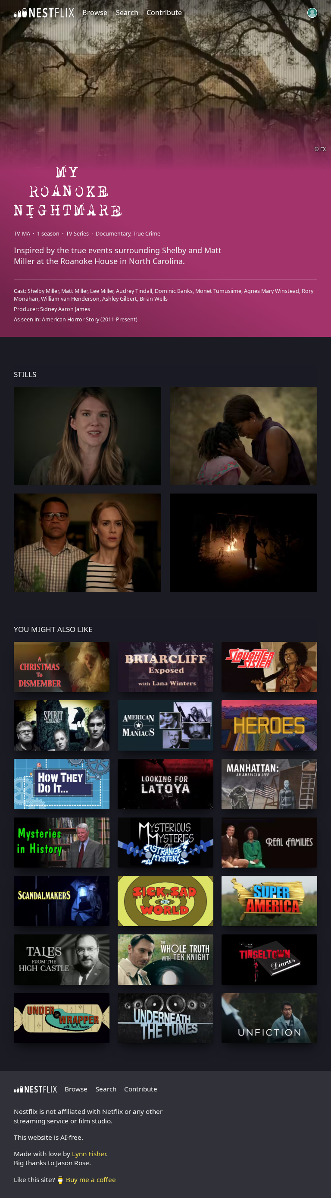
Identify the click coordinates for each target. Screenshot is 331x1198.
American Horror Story (70, 319)
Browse (94, 12)
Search (127, 12)
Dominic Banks (174, 291)
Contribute (164, 12)
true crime (146, 233)
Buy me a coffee (91, 1179)
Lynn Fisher (89, 1153)
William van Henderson (70, 298)
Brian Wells (154, 298)
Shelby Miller (43, 291)
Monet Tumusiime (218, 291)
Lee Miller (101, 291)
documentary (113, 233)
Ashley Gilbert (119, 298)
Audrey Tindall (134, 291)
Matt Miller (74, 291)
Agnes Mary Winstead (271, 291)
